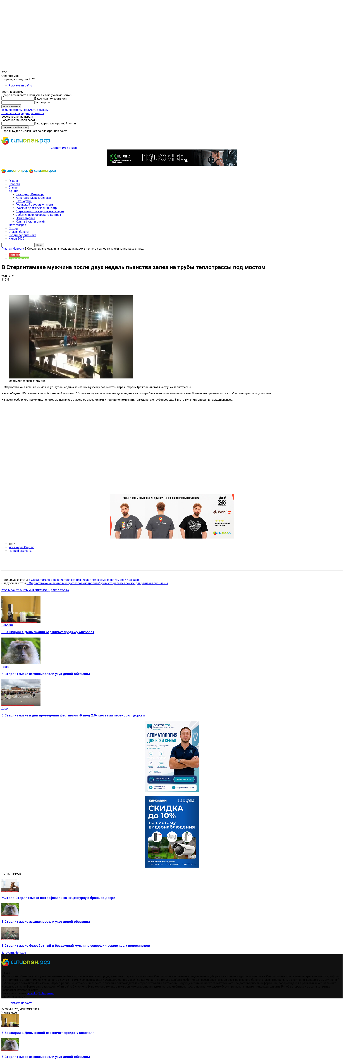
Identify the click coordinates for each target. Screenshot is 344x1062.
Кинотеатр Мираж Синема (33, 197)
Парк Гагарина (25, 218)
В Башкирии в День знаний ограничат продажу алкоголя (47, 632)
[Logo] (15, 174)
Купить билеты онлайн (31, 221)
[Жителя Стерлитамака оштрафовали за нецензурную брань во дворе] (10, 890)
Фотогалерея (17, 225)
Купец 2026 (16, 238)
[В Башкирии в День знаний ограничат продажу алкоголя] (20, 621)
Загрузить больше (13, 952)
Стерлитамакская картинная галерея (40, 211)
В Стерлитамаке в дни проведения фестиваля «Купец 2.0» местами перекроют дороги (73, 715)
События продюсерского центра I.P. (39, 214)
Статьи (13, 187)
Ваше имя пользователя (51, 98)
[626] (172, 537)
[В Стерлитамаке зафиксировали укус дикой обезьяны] (20, 663)
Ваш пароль (43, 102)
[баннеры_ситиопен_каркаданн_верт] (172, 866)
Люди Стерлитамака (22, 235)
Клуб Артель (24, 201)
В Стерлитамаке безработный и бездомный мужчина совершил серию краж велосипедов (75, 946)
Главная (14, 180)
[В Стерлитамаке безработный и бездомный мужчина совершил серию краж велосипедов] (10, 938)
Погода (13, 228)
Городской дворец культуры (35, 204)
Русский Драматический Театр (36, 208)
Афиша (13, 191)
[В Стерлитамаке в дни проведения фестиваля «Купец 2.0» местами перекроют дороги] (20, 705)
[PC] (172, 164)
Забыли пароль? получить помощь (24, 110)
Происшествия (19, 258)
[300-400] (172, 791)
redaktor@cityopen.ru (40, 993)
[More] (113, 285)
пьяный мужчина (20, 550)
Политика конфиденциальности (22, 113)
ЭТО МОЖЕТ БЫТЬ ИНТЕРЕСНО (23, 590)
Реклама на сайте (20, 85)
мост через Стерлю (21, 547)
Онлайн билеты (19, 231)
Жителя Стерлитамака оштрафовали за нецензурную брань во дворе (58, 898)
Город (5, 666)
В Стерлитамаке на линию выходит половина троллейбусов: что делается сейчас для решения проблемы (97, 583)
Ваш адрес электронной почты (55, 123)
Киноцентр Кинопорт (30, 194)
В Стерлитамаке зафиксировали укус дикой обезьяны (45, 674)
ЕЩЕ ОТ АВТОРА (57, 590)
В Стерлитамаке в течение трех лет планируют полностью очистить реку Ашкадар (83, 579)
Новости (14, 184)
